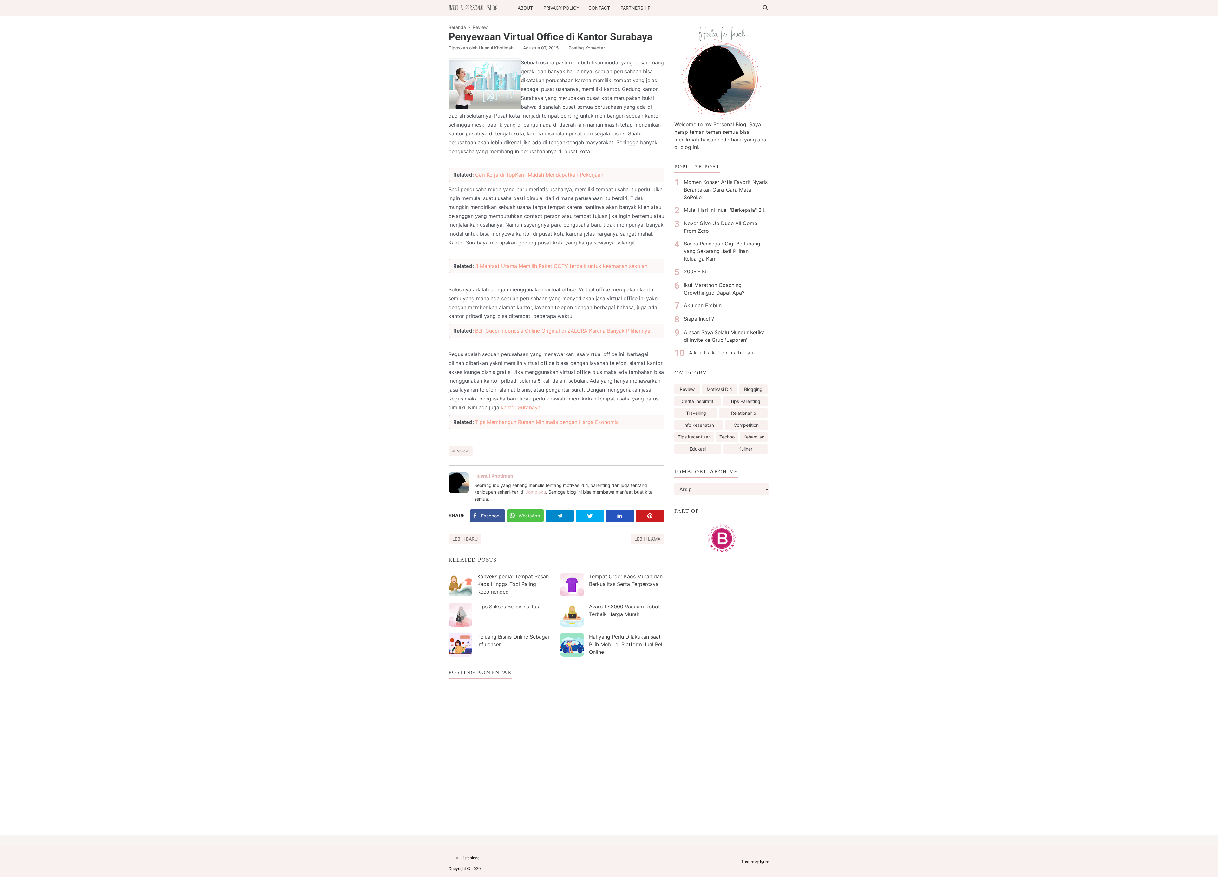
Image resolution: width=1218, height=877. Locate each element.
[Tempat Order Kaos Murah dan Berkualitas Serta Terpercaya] (572, 584)
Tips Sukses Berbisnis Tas (508, 606)
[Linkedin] (620, 516)
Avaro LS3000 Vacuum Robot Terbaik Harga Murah (624, 610)
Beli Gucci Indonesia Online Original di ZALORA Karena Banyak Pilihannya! (563, 331)
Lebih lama (647, 539)
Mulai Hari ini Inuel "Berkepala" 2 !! (725, 210)
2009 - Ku (696, 271)
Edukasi (698, 448)
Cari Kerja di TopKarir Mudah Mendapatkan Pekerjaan (539, 175)
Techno (727, 436)
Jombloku (536, 492)
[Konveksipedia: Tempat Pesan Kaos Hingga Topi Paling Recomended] (460, 584)
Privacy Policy (561, 7)
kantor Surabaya (520, 407)
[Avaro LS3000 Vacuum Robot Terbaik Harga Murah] (572, 615)
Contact (599, 7)
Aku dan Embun (703, 305)
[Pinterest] (650, 516)
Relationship (743, 413)
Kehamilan (753, 436)
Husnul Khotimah (493, 476)
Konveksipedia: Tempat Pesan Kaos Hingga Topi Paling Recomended (513, 584)
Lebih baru (465, 539)
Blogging (753, 389)
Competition (746, 425)
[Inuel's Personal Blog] (473, 7)
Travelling (696, 413)
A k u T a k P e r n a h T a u (722, 352)
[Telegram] (560, 516)
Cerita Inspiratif (697, 401)
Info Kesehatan (698, 425)
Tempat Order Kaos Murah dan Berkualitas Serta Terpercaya (626, 580)
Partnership (635, 7)
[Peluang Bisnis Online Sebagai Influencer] (460, 645)
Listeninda (470, 857)
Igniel (764, 861)
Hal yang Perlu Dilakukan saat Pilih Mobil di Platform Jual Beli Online (626, 644)
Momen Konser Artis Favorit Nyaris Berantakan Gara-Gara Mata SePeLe (726, 189)
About (525, 7)
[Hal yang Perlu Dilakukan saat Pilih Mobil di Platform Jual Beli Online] (572, 645)
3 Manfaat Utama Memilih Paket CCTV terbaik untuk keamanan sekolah (561, 266)
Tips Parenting (745, 401)
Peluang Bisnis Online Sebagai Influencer (513, 640)
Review (462, 451)
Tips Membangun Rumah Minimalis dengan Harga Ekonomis (547, 422)
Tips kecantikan (694, 436)
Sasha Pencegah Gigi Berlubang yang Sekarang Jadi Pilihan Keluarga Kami (722, 251)
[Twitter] (590, 516)
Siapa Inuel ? (699, 318)
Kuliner (745, 448)
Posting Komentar (586, 47)
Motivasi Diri (719, 389)
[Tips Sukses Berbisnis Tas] (460, 615)
